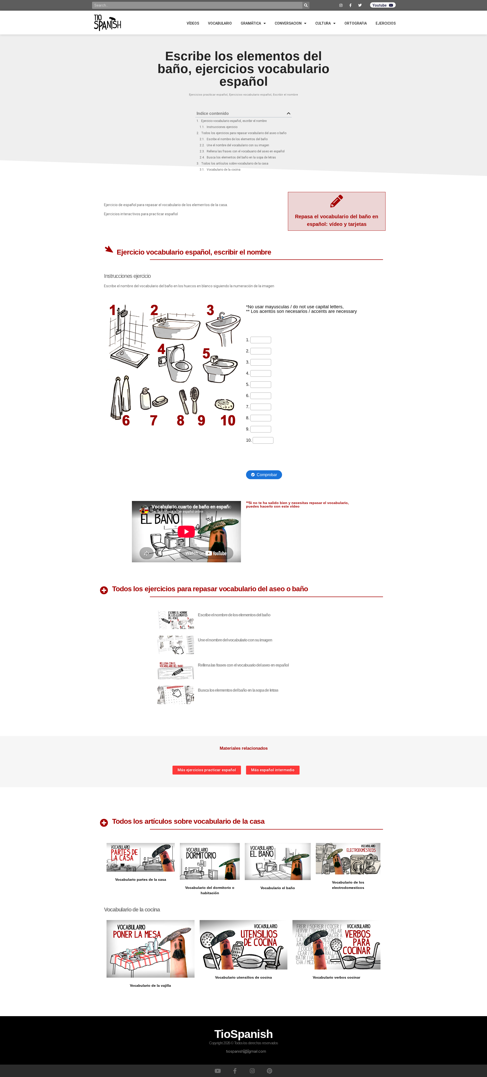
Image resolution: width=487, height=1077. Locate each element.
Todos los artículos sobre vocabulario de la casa (234, 163)
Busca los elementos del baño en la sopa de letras (241, 157)
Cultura (323, 23)
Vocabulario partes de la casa (140, 879)
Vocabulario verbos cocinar (336, 977)
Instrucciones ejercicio (222, 127)
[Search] (305, 5)
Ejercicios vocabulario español (250, 94)
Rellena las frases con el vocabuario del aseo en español (246, 151)
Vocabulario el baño (277, 888)
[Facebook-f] (235, 1071)
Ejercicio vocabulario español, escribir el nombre (234, 121)
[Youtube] (217, 1071)
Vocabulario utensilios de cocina (243, 977)
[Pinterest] (269, 1071)
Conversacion (288, 23)
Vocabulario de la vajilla (150, 985)
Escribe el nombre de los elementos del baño (237, 139)
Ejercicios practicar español (208, 94)
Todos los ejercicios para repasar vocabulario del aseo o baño (243, 133)
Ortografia (355, 23)
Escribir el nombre (285, 94)
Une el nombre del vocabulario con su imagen (238, 145)
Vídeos (193, 23)
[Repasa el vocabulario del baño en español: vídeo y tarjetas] (336, 201)
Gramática (251, 23)
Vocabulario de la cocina (223, 169)
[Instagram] (252, 1071)
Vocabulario (220, 23)
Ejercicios (386, 23)
